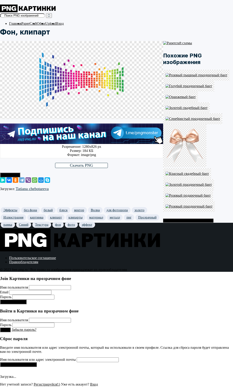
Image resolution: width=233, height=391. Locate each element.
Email (4, 292)
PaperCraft (29, 23)
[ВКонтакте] (9, 180)
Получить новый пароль (18, 364)
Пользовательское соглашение (32, 258)
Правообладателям (23, 262)
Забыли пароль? (24, 330)
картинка (36, 217)
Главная (15, 23)
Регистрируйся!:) (13, 302)
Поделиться (10, 175)
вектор (79, 210)
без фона (30, 210)
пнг (129, 217)
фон (58, 224)
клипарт (56, 217)
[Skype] (47, 180)
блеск (63, 210)
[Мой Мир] (41, 180)
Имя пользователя (14, 287)
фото (71, 224)
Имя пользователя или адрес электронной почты (38, 359)
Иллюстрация (13, 217)
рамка (7, 224)
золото (139, 210)
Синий (23, 224)
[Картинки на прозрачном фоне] (28, 11)
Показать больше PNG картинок (188, 221)
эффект (87, 224)
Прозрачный (147, 217)
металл (115, 217)
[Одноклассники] (15, 180)
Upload (50, 23)
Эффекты (10, 210)
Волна (95, 210)
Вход (60, 23)
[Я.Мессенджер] (2, 180)
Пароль (5, 297)
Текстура (41, 224)
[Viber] (28, 180)
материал (96, 217)
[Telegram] (22, 180)
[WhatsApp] (34, 180)
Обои (41, 23)
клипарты (75, 217)
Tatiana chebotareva (32, 188)
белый (48, 210)
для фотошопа (117, 210)
